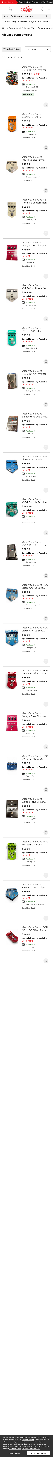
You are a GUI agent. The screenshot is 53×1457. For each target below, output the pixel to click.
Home (5, 28)
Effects (34, 28)
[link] (35, 69)
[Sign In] (42, 9)
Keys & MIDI (35, 21)
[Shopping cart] (49, 9)
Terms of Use (15, 1449)
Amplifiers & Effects (19, 28)
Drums (46, 21)
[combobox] (38, 49)
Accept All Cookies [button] (38, 1453)
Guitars (6, 21)
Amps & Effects (19, 21)
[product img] (12, 77)
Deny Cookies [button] (14, 1453)
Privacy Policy (28, 1440)
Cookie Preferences (31, 1449)
